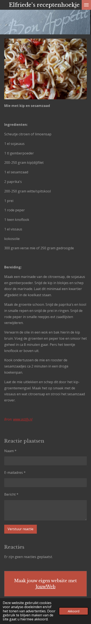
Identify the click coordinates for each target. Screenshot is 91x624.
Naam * (10, 451)
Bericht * (11, 494)
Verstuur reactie (20, 529)
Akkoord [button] (73, 611)
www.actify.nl (22, 419)
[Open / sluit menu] (86, 5)
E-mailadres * (15, 472)
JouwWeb (45, 586)
